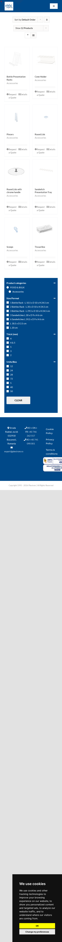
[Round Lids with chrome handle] (16, 172)
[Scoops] (16, 229)
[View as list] (33, 35)
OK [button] (37, 926)
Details (23, 94)
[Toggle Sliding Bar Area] (2, 2)
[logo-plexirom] (9, 2)
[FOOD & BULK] (7, 287)
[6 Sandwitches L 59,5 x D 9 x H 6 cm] (7, 319)
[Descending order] (47, 20)
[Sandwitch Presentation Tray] (45, 172)
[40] (7, 387)
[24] (7, 370)
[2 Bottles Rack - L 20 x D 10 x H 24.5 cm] (7, 307)
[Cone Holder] (45, 59)
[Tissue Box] (45, 229)
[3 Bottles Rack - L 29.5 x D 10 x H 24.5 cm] (7, 311)
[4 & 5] (7, 342)
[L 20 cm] (7, 328)
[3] (7, 351)
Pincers (10, 134)
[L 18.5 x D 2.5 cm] (7, 323)
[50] (7, 391)
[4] (7, 338)
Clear (18, 400)
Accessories (12, 83)
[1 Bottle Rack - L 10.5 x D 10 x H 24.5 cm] (7, 302)
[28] (7, 374)
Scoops (10, 247)
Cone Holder (41, 76)
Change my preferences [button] (37, 932)
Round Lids (40, 134)
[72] (7, 379)
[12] (7, 366)
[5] (7, 347)
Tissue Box (40, 247)
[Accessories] (10, 291)
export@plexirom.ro (13, 451)
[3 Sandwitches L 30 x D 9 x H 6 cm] (7, 315)
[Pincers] (16, 117)
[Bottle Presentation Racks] (16, 59)
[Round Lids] (45, 117)
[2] (7, 355)
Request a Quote (13, 96)
